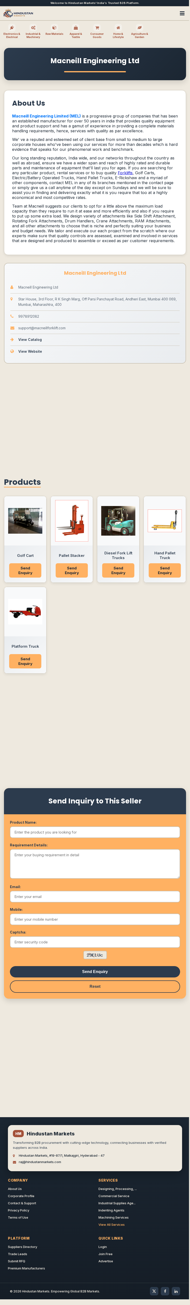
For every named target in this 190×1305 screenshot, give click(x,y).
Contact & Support (22, 1203)
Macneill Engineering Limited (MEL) (46, 116)
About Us (15, 1189)
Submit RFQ (16, 1261)
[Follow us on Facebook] (165, 1291)
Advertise (105, 1261)
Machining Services (113, 1217)
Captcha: (18, 932)
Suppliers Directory (22, 1247)
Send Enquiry (25, 570)
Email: (15, 887)
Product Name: (23, 822)
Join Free (105, 1254)
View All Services (111, 1225)
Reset (95, 986)
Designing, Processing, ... (117, 1189)
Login (102, 1247)
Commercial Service (113, 1196)
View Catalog (30, 339)
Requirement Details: (29, 845)
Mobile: (16, 909)
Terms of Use (18, 1217)
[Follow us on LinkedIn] (176, 1291)
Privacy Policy (18, 1210)
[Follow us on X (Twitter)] (154, 1291)
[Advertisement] (95, 418)
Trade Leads (17, 1254)
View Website (30, 351)
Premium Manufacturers (26, 1268)
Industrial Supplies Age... (117, 1203)
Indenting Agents (111, 1210)
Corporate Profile (21, 1196)
